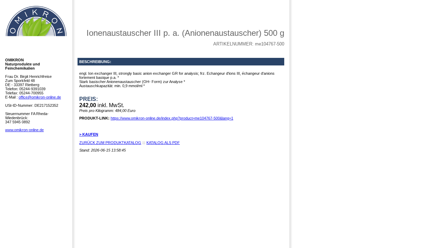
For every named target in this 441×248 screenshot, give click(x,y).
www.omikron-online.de (24, 130)
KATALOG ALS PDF (163, 143)
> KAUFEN (88, 134)
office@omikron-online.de (40, 97)
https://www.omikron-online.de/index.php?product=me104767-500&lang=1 (172, 118)
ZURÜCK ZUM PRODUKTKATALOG (110, 143)
